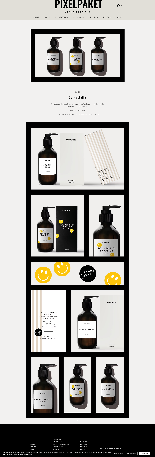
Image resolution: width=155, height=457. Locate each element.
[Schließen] (152, 453)
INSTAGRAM (84, 442)
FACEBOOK (83, 447)
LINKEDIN (83, 449)
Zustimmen (144, 453)
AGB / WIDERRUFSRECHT (61, 444)
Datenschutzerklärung (25, 454)
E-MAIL (32, 449)
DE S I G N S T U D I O (77, 11)
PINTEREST (83, 444)
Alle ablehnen (131, 453)
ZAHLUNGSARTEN (59, 447)
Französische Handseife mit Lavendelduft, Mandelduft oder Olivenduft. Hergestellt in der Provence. (77, 105)
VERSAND (56, 449)
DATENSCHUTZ (58, 442)
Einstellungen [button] (118, 453)
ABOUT (32, 444)
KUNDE (77, 92)
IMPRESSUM (57, 439)
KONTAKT (33, 447)
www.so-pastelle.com (78, 110)
